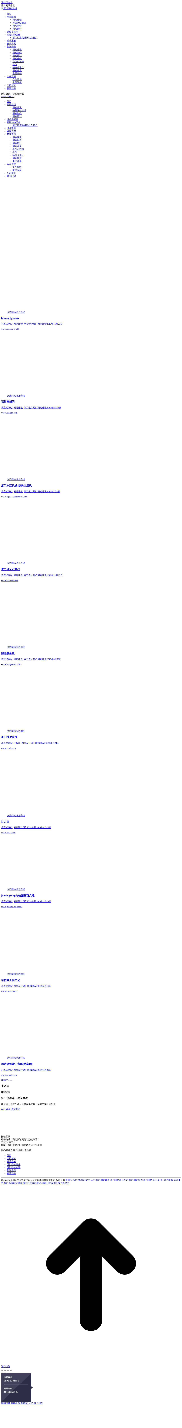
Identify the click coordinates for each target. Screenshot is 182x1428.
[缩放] (11, 1370)
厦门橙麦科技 (9, 737)
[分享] (5, 1370)
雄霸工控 (46, 1183)
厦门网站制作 (136, 1180)
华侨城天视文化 (10, 980)
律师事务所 (8, 653)
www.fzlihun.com (9, 413)
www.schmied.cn (9, 1075)
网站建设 (18, 324)
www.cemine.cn (8, 748)
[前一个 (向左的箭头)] (2, 1372)
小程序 (17, 743)
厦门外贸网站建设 (32, 1183)
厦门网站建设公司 (119, 1180)
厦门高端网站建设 (13, 1183)
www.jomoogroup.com (11, 906)
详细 (22, 312)
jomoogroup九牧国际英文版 (18, 895)
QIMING (65, 1183)
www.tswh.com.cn (9, 991)
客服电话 (15, 1403)
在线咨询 (5, 1109)
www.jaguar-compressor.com (14, 496)
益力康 (5, 821)
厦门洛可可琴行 (10, 569)
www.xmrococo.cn (9, 580)
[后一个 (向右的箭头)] (5, 1372)
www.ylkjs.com (8, 832)
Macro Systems (10, 318)
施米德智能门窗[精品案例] (17, 1063)
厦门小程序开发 (165, 1180)
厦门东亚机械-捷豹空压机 (16, 485)
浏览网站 (11, 312)
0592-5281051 (7, 96)
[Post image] (51, 309)
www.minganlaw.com (11, 664)
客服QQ (24, 1403)
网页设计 (28, 324)
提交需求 (15, 1109)
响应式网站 (7, 324)
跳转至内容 (7, 2)
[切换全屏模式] (8, 1370)
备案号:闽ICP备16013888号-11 (80, 1180)
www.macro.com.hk (10, 329)
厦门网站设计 (150, 1180)
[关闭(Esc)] (2, 1370)
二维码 (39, 1403)
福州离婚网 (8, 401)
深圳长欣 (55, 1183)
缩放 (18, 312)
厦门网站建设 (103, 1180)
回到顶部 (5, 1403)
